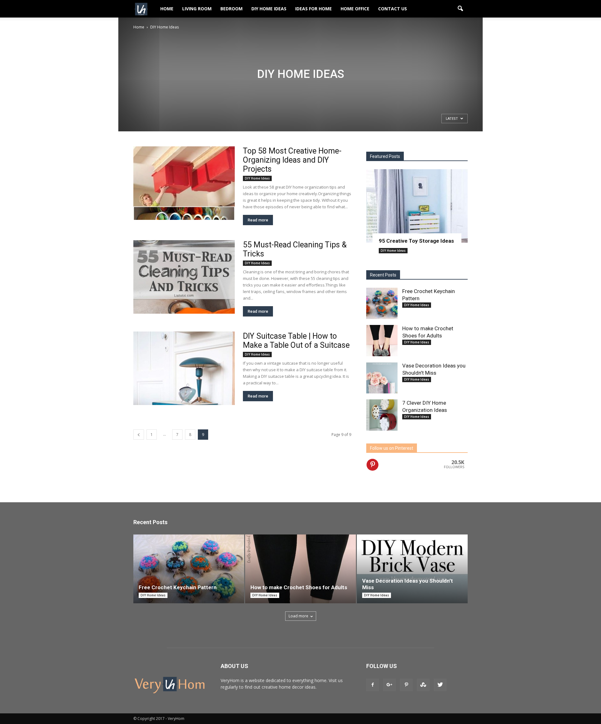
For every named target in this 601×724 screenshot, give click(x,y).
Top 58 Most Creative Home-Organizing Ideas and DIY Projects (292, 160)
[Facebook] (372, 685)
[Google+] (389, 685)
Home (166, 9)
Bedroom (231, 9)
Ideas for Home (313, 9)
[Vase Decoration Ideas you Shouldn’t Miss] (382, 377)
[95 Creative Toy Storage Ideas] (417, 206)
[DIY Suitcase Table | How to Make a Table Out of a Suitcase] (184, 368)
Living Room (197, 9)
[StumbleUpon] (423, 685)
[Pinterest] (406, 685)
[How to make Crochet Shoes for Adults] (382, 340)
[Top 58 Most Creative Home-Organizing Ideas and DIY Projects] (184, 183)
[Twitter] (440, 685)
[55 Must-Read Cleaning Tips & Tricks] (184, 277)
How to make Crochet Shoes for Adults (298, 587)
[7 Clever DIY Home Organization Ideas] (382, 415)
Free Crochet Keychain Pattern (178, 587)
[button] (460, 8)
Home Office (355, 9)
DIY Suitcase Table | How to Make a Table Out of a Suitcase (296, 341)
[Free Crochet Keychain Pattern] (382, 303)
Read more (258, 220)
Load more (298, 616)
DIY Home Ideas (268, 9)
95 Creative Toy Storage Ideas (416, 241)
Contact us (392, 9)
